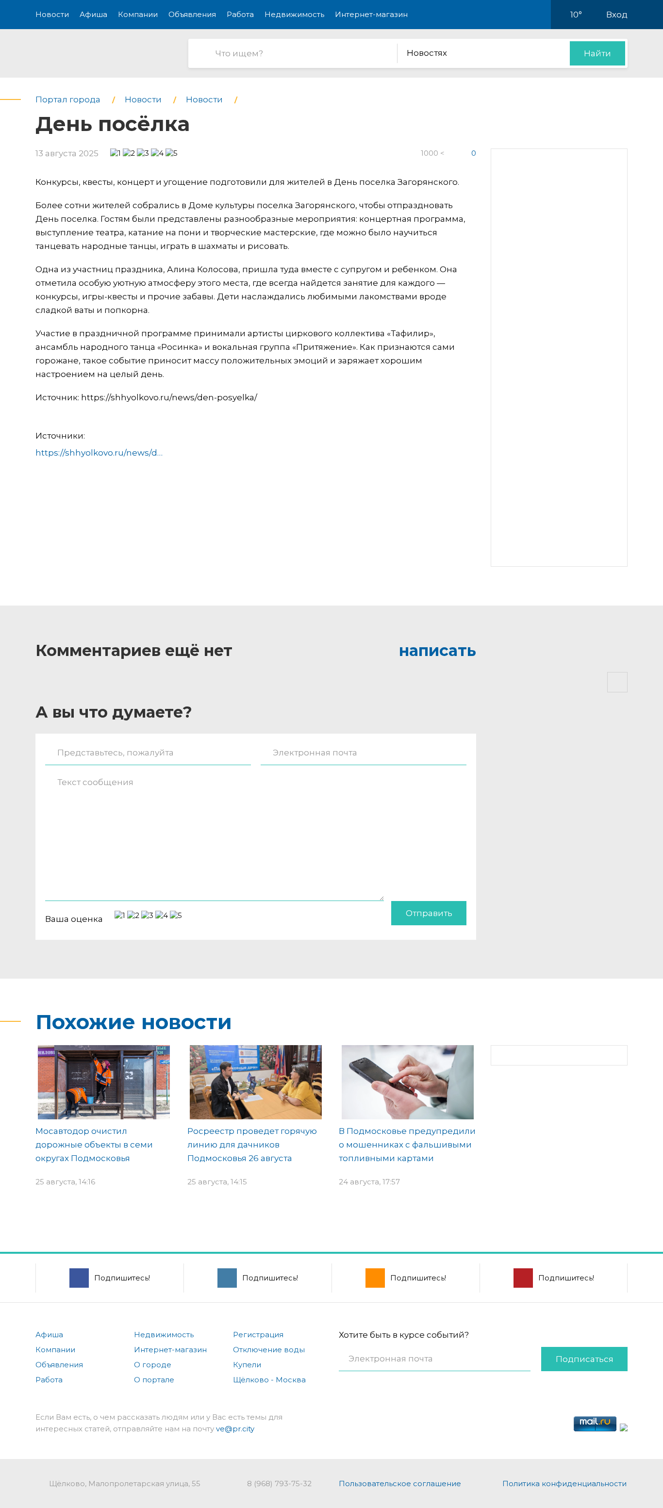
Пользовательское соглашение (400, 1483)
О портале (154, 1379)
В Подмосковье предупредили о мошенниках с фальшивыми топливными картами (407, 1144)
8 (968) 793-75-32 (279, 1483)
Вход (617, 14)
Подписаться (584, 1359)
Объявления (192, 14)
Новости (52, 14)
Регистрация (258, 1334)
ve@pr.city (235, 1428)
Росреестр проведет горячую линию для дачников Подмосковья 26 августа (252, 1144)
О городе (152, 1364)
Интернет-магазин (371, 14)
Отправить (429, 913)
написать (437, 650)
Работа (240, 14)
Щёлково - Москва (269, 1379)
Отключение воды (269, 1349)
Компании (138, 14)
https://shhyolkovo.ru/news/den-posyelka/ (123, 453)
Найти (597, 53)
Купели (247, 1364)
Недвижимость (294, 14)
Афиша (93, 14)
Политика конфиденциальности (564, 1483)
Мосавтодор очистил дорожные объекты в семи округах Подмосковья (94, 1144)
